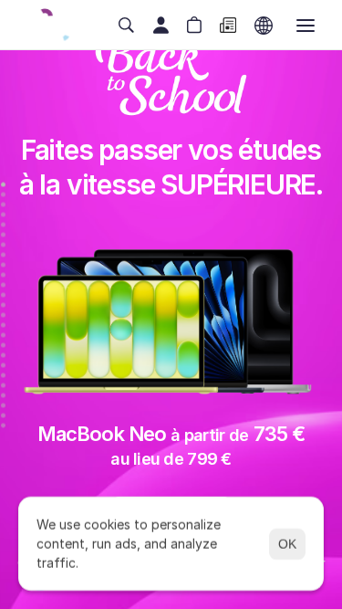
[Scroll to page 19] (3, 365)
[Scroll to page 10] (3, 274)
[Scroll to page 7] (3, 244)
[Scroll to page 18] (3, 355)
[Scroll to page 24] (3, 415)
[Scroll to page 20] (3, 375)
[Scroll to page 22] (3, 395)
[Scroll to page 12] (3, 294)
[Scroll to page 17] (3, 345)
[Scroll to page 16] (3, 335)
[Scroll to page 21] (3, 385)
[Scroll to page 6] (3, 234)
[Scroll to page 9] (3, 264)
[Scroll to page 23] (3, 405)
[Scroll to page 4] (3, 214)
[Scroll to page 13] (3, 304)
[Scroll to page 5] (3, 224)
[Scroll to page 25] (3, 423)
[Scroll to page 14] (3, 315)
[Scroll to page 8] (3, 254)
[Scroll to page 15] (3, 325)
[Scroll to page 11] (3, 284)
